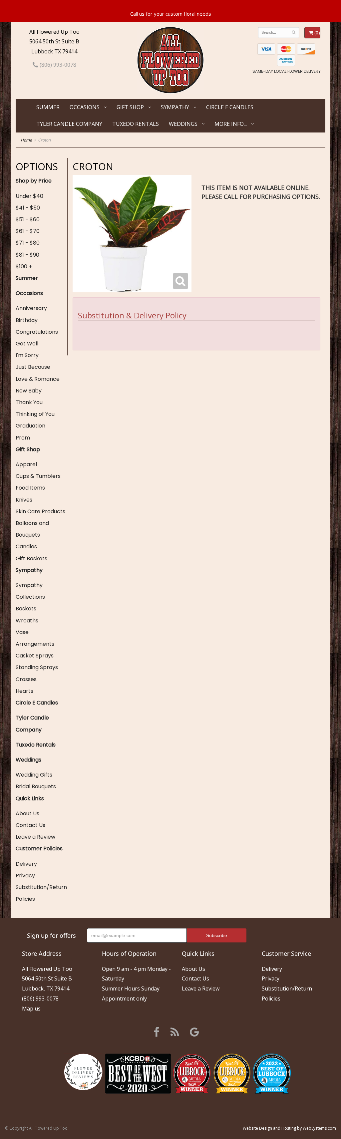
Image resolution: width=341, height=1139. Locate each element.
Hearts (24, 691)
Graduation (30, 426)
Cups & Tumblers (38, 476)
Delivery (26, 864)
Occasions (85, 107)
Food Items (30, 488)
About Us (27, 813)
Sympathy (175, 107)
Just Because (33, 367)
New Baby (29, 390)
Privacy (25, 875)
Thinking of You (35, 414)
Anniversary (31, 308)
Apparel (26, 464)
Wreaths (27, 620)
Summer (48, 107)
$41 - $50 (28, 208)
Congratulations (37, 332)
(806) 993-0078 (57, 64)
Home (26, 140)
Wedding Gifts (34, 775)
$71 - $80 (28, 243)
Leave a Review (35, 837)
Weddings (183, 123)
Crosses (26, 679)
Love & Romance (38, 379)
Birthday (27, 320)
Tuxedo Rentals (135, 123)
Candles (26, 546)
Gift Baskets (31, 558)
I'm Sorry (27, 355)
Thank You (29, 402)
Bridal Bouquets (36, 786)
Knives (24, 500)
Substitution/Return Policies (41, 893)
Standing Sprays (37, 667)
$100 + (24, 266)
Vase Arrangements (35, 638)
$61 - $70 (28, 231)
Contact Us (30, 825)
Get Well (27, 343)
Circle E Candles (229, 107)
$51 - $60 (28, 219)
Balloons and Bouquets (32, 529)
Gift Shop (130, 107)
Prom (23, 438)
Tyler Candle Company (69, 123)
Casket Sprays (35, 655)
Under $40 (29, 196)
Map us (31, 1008)
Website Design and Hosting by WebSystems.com (289, 1128)
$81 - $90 (27, 255)
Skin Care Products (40, 511)
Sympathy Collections (30, 591)
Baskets (26, 608)
